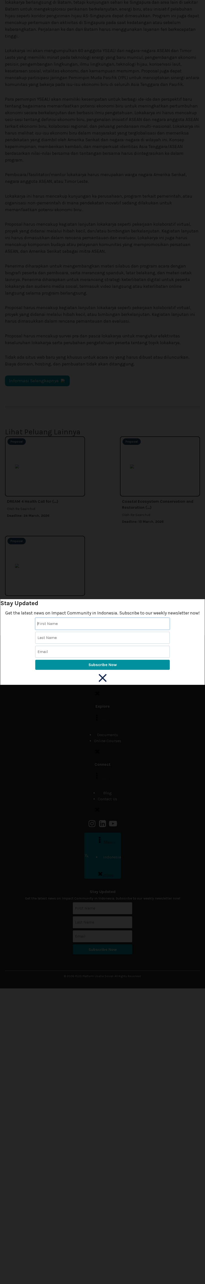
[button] (102, 678)
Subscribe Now (102, 664)
